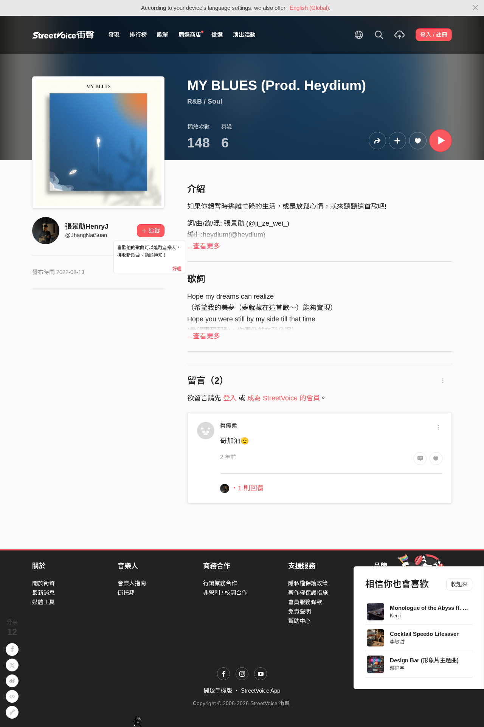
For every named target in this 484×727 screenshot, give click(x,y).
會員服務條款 (305, 602)
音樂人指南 (132, 583)
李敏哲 (397, 642)
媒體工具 (43, 602)
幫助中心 (299, 621)
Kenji (395, 615)
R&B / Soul (204, 101)
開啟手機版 (218, 690)
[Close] (475, 7)
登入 (230, 398)
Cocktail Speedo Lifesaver (424, 634)
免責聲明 (299, 611)
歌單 (162, 34)
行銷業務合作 (220, 583)
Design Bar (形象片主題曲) (424, 660)
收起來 (459, 584)
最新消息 (43, 592)
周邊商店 (189, 34)
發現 (113, 34)
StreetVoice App (260, 690)
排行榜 (138, 34)
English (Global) (309, 8)
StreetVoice (63, 35)
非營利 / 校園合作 (225, 592)
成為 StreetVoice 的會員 (283, 398)
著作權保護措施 (308, 592)
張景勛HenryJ (87, 226)
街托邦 (126, 592)
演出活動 (244, 34)
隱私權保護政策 (308, 583)
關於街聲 (43, 583)
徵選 (217, 34)
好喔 (177, 268)
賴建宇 (397, 668)
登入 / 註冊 (433, 34)
